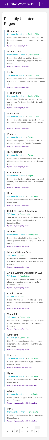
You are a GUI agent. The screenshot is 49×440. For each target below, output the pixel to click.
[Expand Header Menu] (42, 4)
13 (7, 431)
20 (32, 431)
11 (32, 427)
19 (27, 431)
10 (28, 427)
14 (12, 431)
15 (17, 431)
